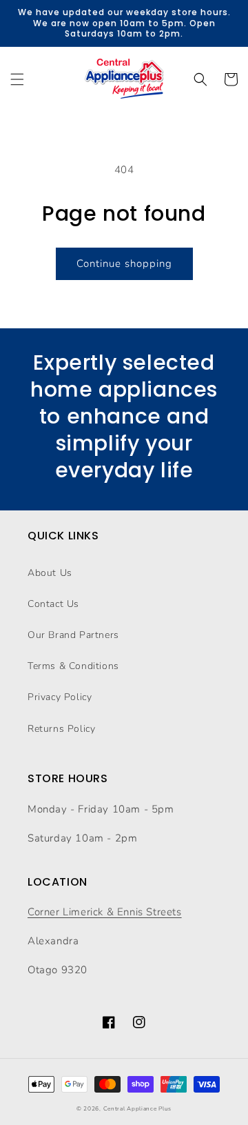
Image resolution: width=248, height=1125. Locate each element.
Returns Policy (61, 728)
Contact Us (53, 603)
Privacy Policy (60, 697)
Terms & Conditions (73, 666)
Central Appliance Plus (137, 1109)
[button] (17, 79)
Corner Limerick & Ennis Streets (105, 912)
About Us (50, 572)
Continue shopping (124, 263)
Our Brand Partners (73, 634)
